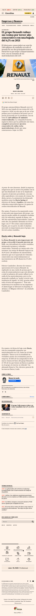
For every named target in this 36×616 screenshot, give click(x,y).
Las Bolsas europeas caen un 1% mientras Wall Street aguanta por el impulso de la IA (17, 502)
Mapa (22, 601)
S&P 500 (15, 9)
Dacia (3, 417)
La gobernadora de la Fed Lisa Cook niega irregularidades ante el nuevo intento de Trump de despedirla (16, 490)
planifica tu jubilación (7, 555)
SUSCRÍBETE (28, 13)
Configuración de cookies (26, 599)
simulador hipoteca (18, 549)
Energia (19, 25)
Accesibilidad (17, 601)
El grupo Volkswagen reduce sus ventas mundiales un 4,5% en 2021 (22, 406)
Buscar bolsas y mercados (10, 517)
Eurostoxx (8, 525)
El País (32, 16)
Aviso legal (10, 599)
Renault (8, 417)
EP (11, 409)
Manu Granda (18, 91)
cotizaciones (7, 561)
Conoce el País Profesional (18, 568)
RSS (25, 601)
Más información (5, 425)
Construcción (25, 25)
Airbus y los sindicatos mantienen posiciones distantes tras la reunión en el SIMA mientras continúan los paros (18, 497)
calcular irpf (7, 549)
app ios (18, 561)
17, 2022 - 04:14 (20, 93)
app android (28, 561)
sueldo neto (29, 549)
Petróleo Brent (27, 9)
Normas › (32, 396)
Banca (3, 25)
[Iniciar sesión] (33, 13)
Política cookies (16, 599)
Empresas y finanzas (12, 21)
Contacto (6, 599)
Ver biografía (12, 380)
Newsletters (28, 601)
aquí (26, 428)
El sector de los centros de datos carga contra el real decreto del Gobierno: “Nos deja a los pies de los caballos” (17, 508)
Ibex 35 (4, 9)
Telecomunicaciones (11, 25)
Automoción (5, 30)
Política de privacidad (9, 601)
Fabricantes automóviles (17, 417)
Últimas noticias (7, 485)
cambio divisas (18, 555)
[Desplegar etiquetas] (33, 417)
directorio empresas (28, 555)
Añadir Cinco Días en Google (10, 102)
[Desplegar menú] (3, 13)
